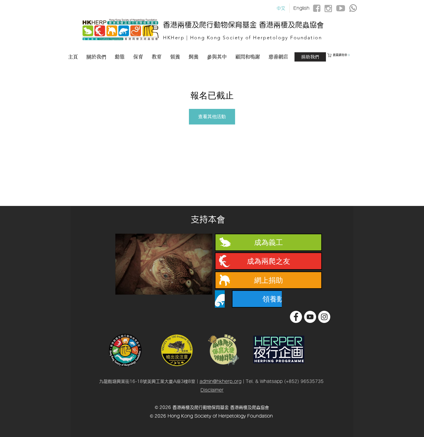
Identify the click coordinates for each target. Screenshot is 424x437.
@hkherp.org (227, 381)
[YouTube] (310, 317)
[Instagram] (324, 317)
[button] (347, 55)
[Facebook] (296, 317)
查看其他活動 (212, 116)
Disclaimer (212, 390)
